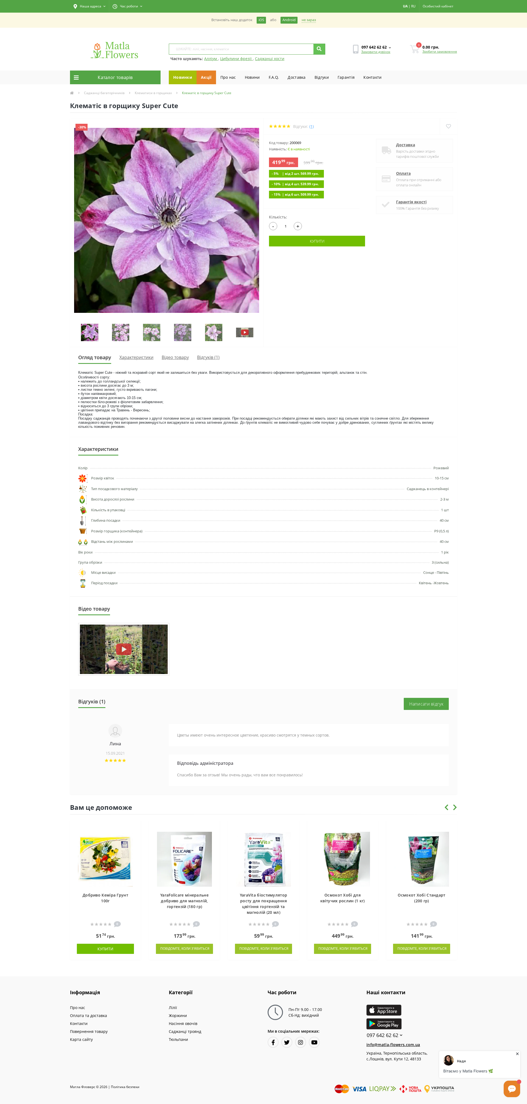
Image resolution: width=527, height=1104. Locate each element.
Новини (252, 77)
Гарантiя (346, 77)
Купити (317, 241)
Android (289, 20)
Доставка (296, 77)
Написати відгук (426, 704)
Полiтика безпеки (125, 1087)
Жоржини (178, 1015)
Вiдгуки (322, 77)
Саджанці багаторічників (104, 93)
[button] (89, 6)
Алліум (211, 58)
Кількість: (278, 217)
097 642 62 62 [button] (382, 1035)
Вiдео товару (175, 357)
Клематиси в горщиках (153, 93)
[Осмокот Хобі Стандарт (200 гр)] (421, 858)
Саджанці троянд (185, 1031)
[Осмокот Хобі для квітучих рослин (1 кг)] (342, 858)
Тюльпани (178, 1039)
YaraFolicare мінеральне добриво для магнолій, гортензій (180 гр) (184, 900)
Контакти (372, 77)
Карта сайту (81, 1039)
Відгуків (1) (208, 357)
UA (405, 6)
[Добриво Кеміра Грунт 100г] (105, 858)
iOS (261, 20)
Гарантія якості (411, 201)
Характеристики (136, 357)
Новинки (182, 77)
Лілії (173, 1007)
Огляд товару (94, 357)
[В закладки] (134, 827)
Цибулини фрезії (236, 58)
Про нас (228, 77)
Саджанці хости (269, 58)
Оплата (403, 173)
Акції (206, 77)
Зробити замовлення (439, 51)
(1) (311, 126)
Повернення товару (89, 1031)
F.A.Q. (274, 77)
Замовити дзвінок (375, 51)
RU (413, 6)
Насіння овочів (183, 1023)
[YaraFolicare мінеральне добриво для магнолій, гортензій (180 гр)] (184, 858)
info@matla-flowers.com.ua (393, 1044)
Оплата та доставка (88, 1015)
